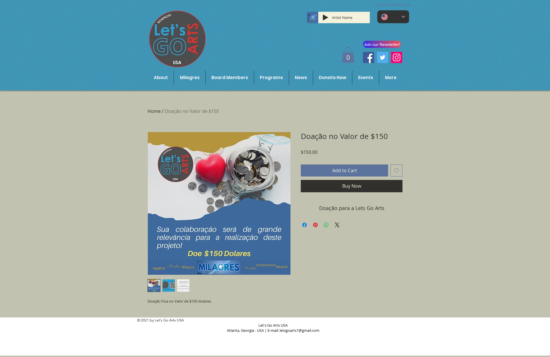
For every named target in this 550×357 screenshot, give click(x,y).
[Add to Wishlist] (396, 170)
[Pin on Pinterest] (315, 224)
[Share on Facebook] (304, 224)
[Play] (325, 17)
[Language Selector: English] (393, 16)
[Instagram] (396, 57)
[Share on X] (337, 224)
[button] (348, 55)
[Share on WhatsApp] (326, 224)
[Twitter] (382, 57)
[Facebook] (368, 57)
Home (154, 111)
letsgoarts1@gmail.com (299, 330)
